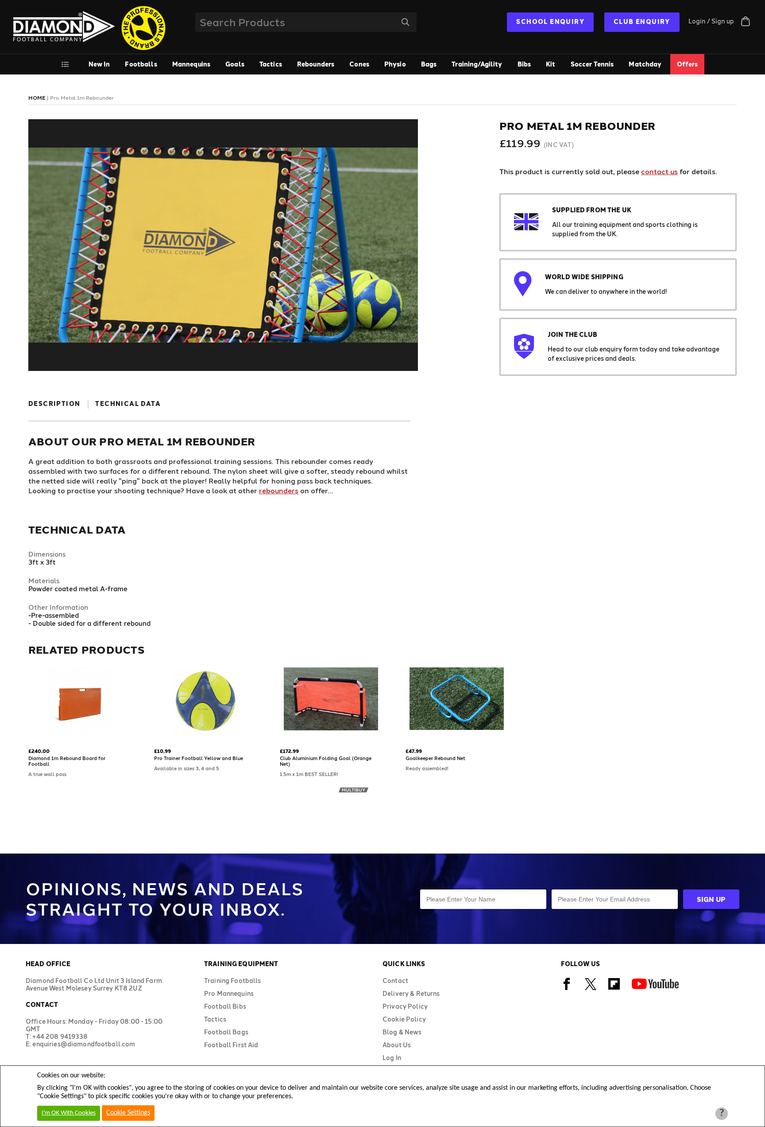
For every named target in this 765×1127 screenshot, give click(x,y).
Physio (395, 64)
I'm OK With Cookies (69, 1113)
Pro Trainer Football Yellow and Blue (198, 758)
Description (54, 403)
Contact (395, 980)
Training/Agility (477, 64)
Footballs (141, 64)
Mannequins (191, 64)
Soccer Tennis (592, 64)
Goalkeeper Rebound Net (435, 758)
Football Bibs (225, 1006)
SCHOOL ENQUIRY (550, 21)
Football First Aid (231, 1045)
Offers (687, 64)
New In (99, 64)
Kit (550, 64)
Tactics (270, 64)
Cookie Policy (404, 1019)
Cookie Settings (128, 1112)
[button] (31, 734)
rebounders (278, 490)
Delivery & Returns (411, 993)
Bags (429, 64)
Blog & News (402, 1032)
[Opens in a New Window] (567, 988)
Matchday (645, 64)
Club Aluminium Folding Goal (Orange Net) (325, 761)
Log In (391, 1057)
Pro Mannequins (229, 993)
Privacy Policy (405, 1006)
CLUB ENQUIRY (642, 21)
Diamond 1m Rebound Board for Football (66, 761)
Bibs (524, 64)
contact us (659, 171)
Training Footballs (232, 980)
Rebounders (315, 64)
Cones (359, 64)
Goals (234, 64)
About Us (396, 1045)
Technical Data (128, 403)
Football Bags (226, 1032)
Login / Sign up (711, 21)
